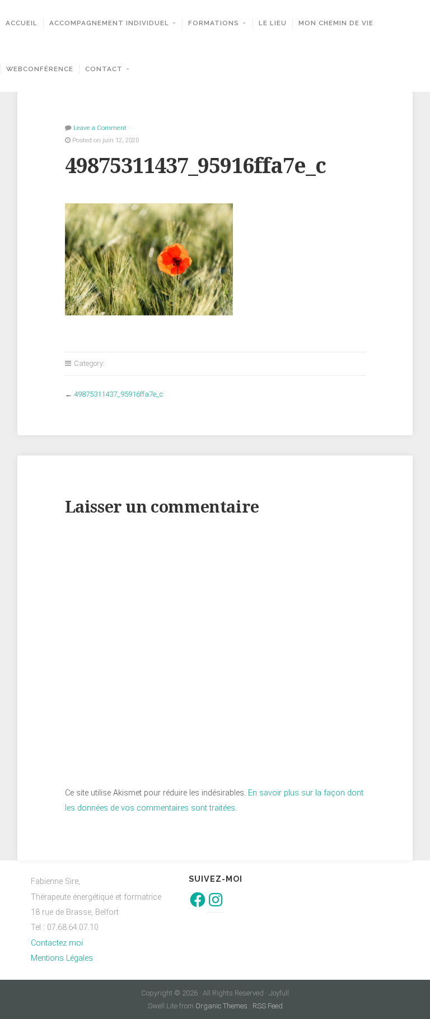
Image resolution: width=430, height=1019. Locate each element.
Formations (213, 23)
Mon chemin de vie (335, 23)
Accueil (22, 23)
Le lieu (273, 23)
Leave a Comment (100, 128)
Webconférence (39, 69)
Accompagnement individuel (109, 23)
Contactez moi (57, 943)
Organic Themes (221, 1006)
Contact (104, 69)
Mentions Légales (62, 958)
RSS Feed (268, 1006)
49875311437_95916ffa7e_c (118, 394)
